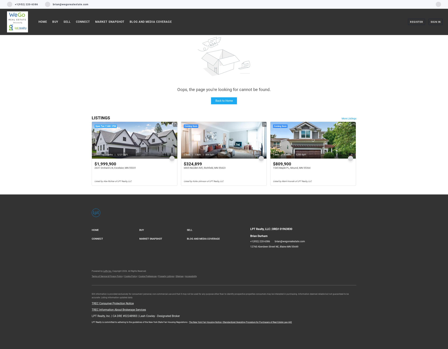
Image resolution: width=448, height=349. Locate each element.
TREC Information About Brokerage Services (119, 309)
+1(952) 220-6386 (260, 241)
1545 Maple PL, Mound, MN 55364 (291, 167)
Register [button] (416, 21)
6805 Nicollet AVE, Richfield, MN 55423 (205, 167)
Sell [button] (67, 21)
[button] (115, 230)
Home (42, 21)
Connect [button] (83, 21)
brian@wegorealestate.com (290, 241)
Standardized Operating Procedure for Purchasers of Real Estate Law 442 (257, 322)
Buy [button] (55, 21)
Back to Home (224, 100)
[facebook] (438, 4)
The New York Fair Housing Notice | (206, 322)
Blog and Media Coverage (151, 21)
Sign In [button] (436, 21)
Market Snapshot (110, 21)
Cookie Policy (130, 276)
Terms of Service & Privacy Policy (107, 276)
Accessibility (191, 276)
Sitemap (180, 276)
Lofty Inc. (107, 271)
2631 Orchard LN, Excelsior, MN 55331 (115, 167)
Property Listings (166, 276)
